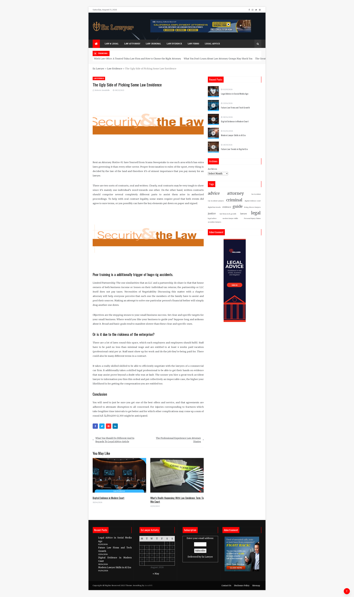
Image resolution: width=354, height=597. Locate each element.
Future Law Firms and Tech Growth (235, 107)
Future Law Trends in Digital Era (234, 149)
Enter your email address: (200, 547)
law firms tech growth (228, 214)
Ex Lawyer (98, 68)
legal (256, 212)
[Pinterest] (108, 426)
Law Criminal (153, 44)
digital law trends (214, 207)
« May (156, 573)
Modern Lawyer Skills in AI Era (233, 135)
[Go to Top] (347, 591)
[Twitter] (102, 426)
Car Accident (256, 194)
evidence (226, 207)
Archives (212, 169)
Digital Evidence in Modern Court (108, 498)
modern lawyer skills (230, 218)
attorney (235, 193)
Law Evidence (174, 44)
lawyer (243, 214)
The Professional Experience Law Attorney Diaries (178, 440)
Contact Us (226, 585)
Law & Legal (112, 44)
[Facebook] (95, 426)
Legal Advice (212, 44)
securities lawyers (214, 222)
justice (212, 213)
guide (238, 206)
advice (214, 193)
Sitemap (256, 585)
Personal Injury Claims (252, 218)
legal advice (212, 218)
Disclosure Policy (241, 585)
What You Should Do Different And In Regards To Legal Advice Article (114, 440)
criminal (234, 200)
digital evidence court (253, 201)
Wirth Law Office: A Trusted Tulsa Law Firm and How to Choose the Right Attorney (137, 58)
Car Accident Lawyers (216, 201)
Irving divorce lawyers (252, 207)
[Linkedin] (115, 426)
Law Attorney (132, 44)
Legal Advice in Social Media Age (234, 93)
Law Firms (193, 44)
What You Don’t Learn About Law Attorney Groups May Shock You (218, 58)
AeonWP (148, 585)
